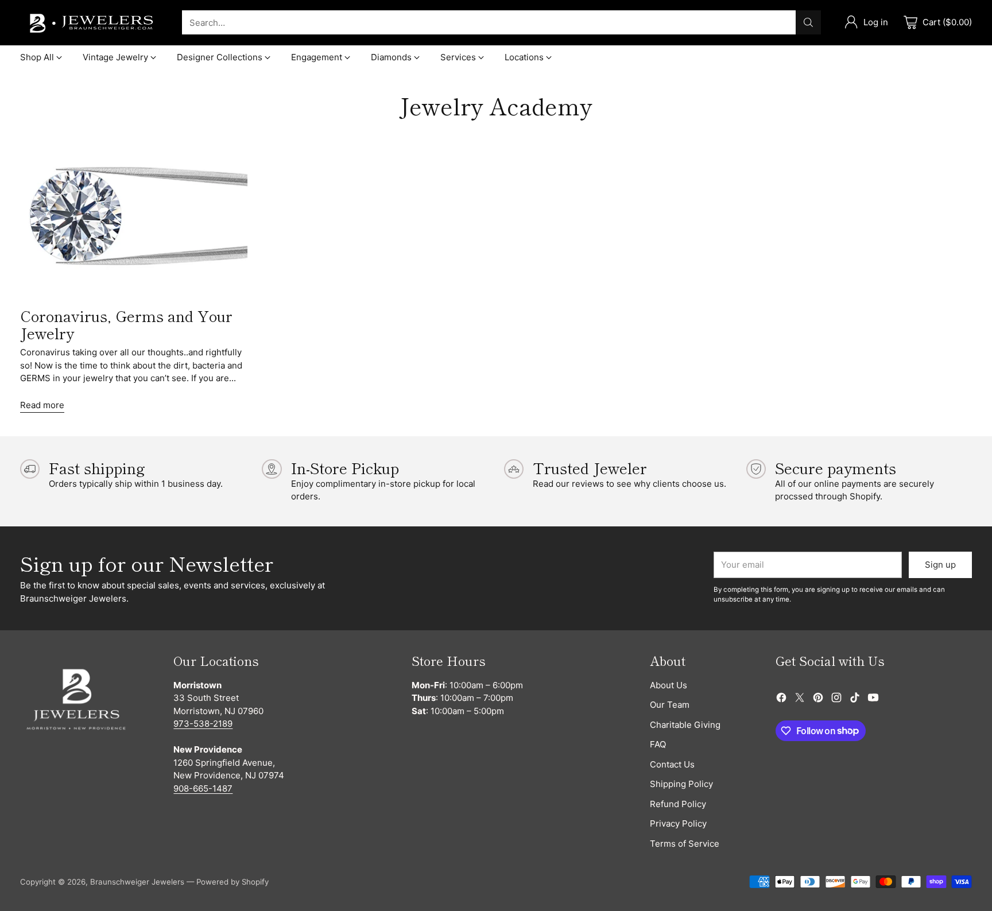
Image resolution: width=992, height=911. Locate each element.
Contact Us (672, 764)
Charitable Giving (685, 724)
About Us (668, 685)
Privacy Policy (678, 823)
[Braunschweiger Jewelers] (92, 22)
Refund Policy (678, 803)
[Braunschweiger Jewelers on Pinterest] (818, 699)
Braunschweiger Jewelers (137, 881)
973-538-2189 (202, 723)
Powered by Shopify (232, 881)
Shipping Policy (681, 783)
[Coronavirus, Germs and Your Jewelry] (134, 217)
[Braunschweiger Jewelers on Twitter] (800, 699)
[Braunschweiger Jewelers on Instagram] (836, 699)
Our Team (669, 704)
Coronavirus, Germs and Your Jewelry (126, 324)
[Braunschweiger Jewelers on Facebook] (781, 699)
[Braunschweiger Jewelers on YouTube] (873, 699)
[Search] (808, 22)
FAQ (658, 744)
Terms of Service (684, 843)
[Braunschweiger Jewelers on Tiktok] (855, 699)
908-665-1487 (202, 788)
